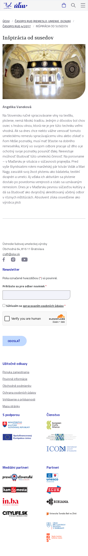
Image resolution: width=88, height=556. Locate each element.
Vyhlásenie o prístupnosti (19, 399)
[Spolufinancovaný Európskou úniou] (22, 437)
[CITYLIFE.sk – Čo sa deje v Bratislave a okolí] (22, 514)
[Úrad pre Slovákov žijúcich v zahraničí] (66, 525)
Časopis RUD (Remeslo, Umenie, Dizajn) (43, 21)
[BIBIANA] (66, 501)
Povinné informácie (15, 379)
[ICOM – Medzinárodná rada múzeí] (66, 449)
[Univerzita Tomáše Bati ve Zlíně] (66, 513)
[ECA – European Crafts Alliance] (66, 425)
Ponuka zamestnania (16, 372)
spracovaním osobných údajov (43, 305)
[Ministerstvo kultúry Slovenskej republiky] (22, 425)
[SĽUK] (66, 489)
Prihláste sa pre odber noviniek (25, 286)
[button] (83, 5)
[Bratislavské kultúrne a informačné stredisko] (66, 537)
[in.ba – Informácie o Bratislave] (22, 501)
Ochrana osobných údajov (19, 392)
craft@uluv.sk (11, 254)
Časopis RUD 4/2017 (17, 26)
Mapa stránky (11, 406)
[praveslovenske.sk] (22, 477)
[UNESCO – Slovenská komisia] (66, 477)
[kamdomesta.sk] (22, 489)
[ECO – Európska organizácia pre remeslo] (66, 437)
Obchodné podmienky (17, 385)
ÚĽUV (6, 21)
